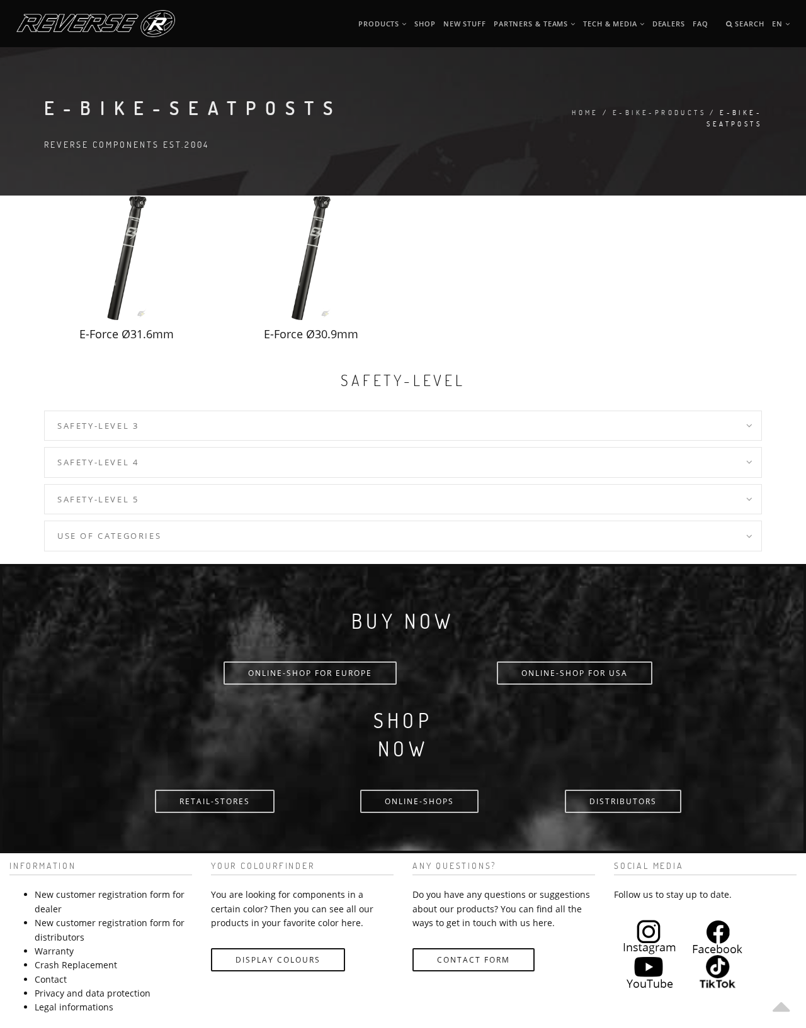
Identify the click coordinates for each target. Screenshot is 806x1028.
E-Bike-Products (659, 112)
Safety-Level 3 (98, 425)
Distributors (623, 801)
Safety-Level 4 (98, 462)
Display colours (278, 959)
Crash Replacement (76, 965)
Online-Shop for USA (574, 673)
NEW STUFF (464, 23)
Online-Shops (419, 801)
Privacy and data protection (92, 993)
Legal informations (74, 1007)
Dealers (668, 23)
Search (748, 23)
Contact (51, 979)
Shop (425, 23)
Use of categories (109, 535)
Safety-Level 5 (98, 499)
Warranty (54, 951)
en (778, 23)
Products (380, 23)
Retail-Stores (214, 801)
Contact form (473, 959)
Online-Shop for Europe (310, 673)
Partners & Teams (532, 23)
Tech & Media (611, 23)
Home (585, 112)
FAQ (700, 23)
